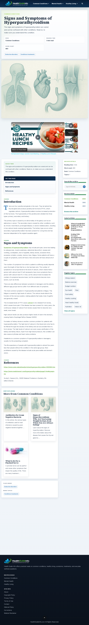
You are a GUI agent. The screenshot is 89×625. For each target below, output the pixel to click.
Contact (6, 604)
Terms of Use (8, 601)
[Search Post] (84, 186)
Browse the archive (71, 211)
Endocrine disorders (11, 54)
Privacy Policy (8, 598)
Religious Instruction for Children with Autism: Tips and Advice (78, 247)
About (6, 592)
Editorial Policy (9, 607)
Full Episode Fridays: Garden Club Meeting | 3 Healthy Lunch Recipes (38, 125)
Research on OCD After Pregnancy (77, 263)
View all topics (69, 311)
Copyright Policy (9, 595)
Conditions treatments (28, 54)
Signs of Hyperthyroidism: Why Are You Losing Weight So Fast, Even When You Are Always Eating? (43, 420)
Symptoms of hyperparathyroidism (16, 247)
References (9, 191)
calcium (30, 303)
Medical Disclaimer (10, 613)
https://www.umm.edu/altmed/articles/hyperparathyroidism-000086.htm (29, 367)
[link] (14, 125)
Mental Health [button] (57, 3)
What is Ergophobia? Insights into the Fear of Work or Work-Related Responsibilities (78, 227)
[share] (61, 124)
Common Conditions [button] (40, 3)
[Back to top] (44, 618)
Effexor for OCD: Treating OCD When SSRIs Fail (77, 255)
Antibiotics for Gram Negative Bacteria (14, 416)
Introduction (9, 182)
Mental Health (74, 202)
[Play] (71, 139)
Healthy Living (74, 206)
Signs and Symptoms (12, 187)
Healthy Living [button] (71, 3)
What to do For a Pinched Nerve (12, 462)
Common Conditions (12, 14)
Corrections (8, 610)
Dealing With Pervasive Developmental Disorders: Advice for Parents (78, 237)
